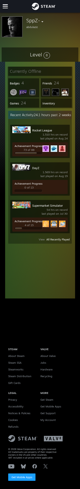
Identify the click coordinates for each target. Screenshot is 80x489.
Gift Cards (14, 383)
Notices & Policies (19, 413)
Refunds (13, 426)
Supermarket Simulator (47, 205)
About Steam (16, 356)
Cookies (13, 420)
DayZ (35, 168)
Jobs (43, 362)
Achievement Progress (28, 146)
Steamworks (15, 369)
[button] (40, 54)
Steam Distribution (19, 376)
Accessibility (15, 406)
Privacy (12, 399)
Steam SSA (15, 362)
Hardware (46, 369)
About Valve (48, 356)
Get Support (48, 413)
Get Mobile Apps (21, 477)
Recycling (46, 376)
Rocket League (42, 130)
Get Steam (46, 399)
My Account (48, 420)
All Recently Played (58, 239)
